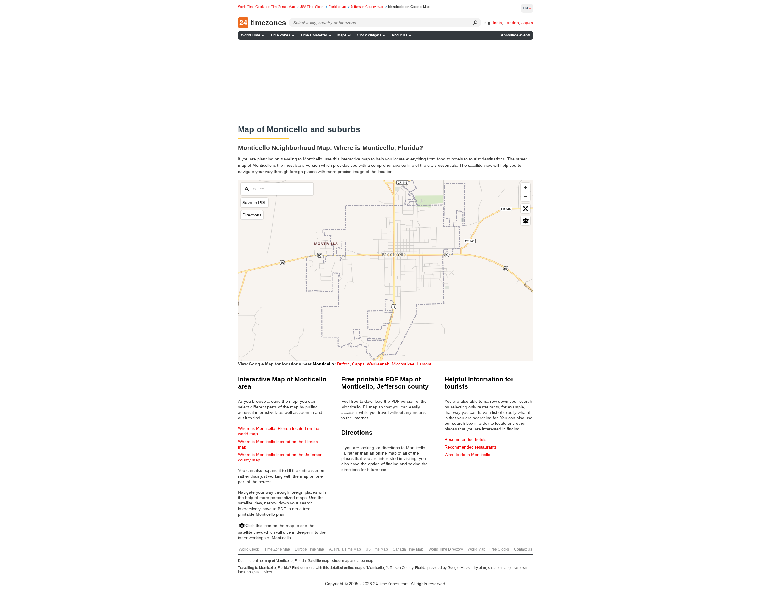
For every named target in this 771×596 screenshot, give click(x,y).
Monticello (323, 364)
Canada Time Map (408, 549)
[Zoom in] (525, 187)
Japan (527, 22)
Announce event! (515, 35)
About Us (399, 35)
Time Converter (314, 35)
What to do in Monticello (467, 454)
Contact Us (523, 549)
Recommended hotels (465, 439)
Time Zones (280, 35)
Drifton (343, 364)
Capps (358, 364)
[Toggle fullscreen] (525, 208)
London (511, 22)
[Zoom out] (525, 196)
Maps (342, 35)
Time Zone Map (277, 549)
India (497, 22)
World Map (476, 549)
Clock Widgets (369, 35)
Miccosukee (403, 364)
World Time (250, 35)
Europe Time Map (309, 549)
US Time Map (377, 549)
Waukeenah (378, 364)
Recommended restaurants (471, 447)
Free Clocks (499, 549)
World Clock (249, 549)
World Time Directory (446, 549)
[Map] (385, 270)
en (525, 8)
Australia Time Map (345, 549)
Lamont (424, 364)
